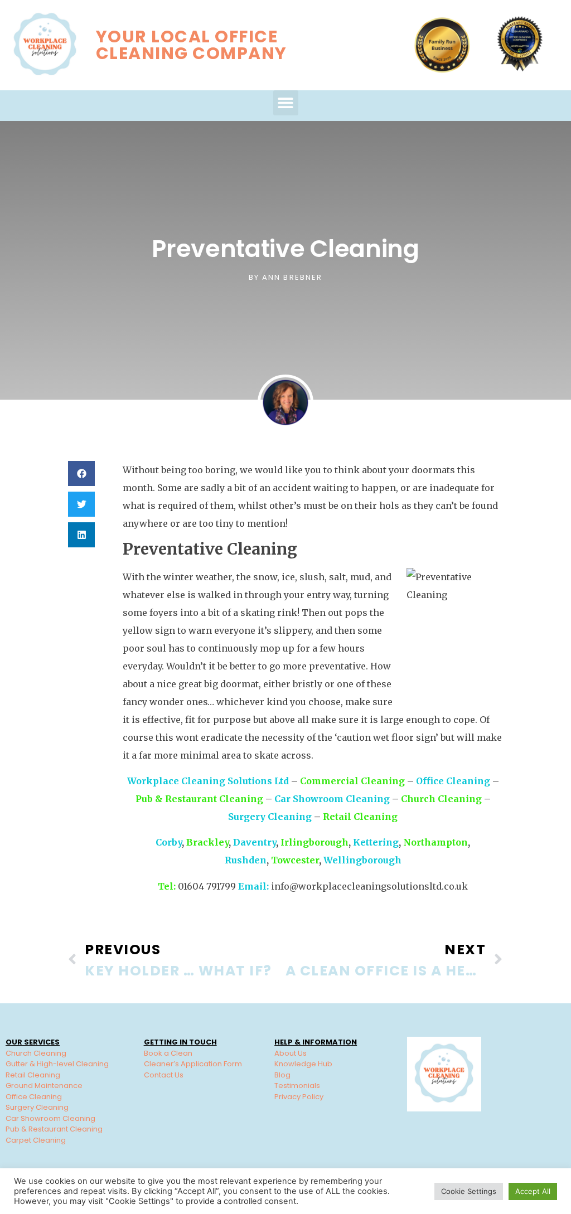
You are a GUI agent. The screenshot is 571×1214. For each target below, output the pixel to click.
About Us (290, 1053)
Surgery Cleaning (270, 816)
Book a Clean (168, 1053)
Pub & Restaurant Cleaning (199, 798)
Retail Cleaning (360, 816)
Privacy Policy (298, 1096)
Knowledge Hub (303, 1063)
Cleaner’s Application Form (193, 1063)
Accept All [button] (532, 1191)
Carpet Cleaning (36, 1140)
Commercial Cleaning (352, 780)
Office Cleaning (453, 780)
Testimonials (297, 1085)
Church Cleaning (441, 798)
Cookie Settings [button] (468, 1191)
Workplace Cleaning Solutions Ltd (208, 780)
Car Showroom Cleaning (332, 798)
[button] (285, 102)
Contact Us (163, 1075)
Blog (282, 1075)
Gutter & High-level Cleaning (57, 1063)
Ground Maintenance (44, 1085)
